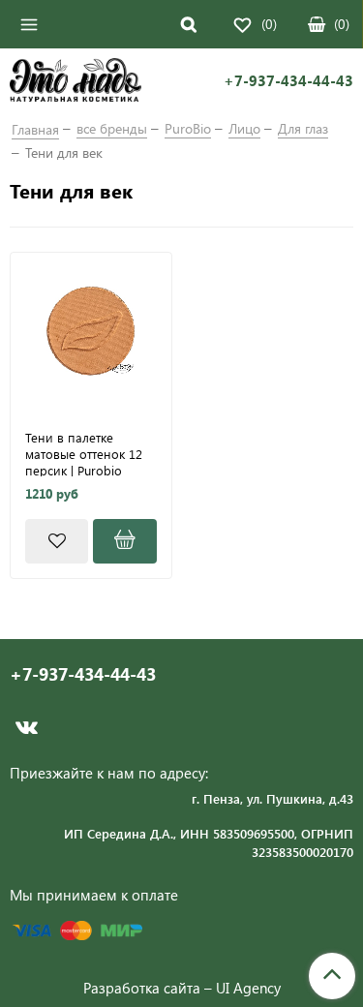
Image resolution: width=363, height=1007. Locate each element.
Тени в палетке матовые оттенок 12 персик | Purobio (83, 453)
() (341, 24)
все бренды (111, 128)
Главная (35, 129)
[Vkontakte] (27, 728)
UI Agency (248, 987)
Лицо (244, 128)
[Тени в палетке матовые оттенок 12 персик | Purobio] (91, 333)
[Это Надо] (75, 82)
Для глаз (303, 128)
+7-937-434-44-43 (288, 81)
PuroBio (188, 128)
